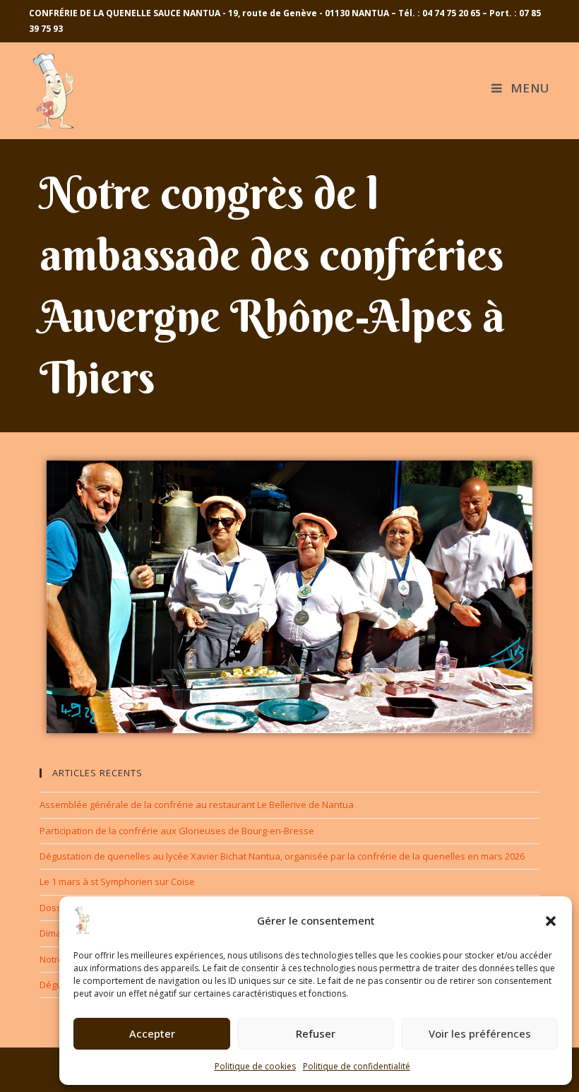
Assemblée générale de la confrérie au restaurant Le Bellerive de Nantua (197, 804)
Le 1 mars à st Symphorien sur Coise (117, 881)
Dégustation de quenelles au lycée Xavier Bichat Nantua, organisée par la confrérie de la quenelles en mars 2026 (282, 856)
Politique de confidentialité (356, 1066)
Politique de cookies (255, 1066)
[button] (551, 921)
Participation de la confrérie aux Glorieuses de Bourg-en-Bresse (177, 830)
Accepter (152, 1033)
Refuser (315, 1033)
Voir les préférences (480, 1033)
